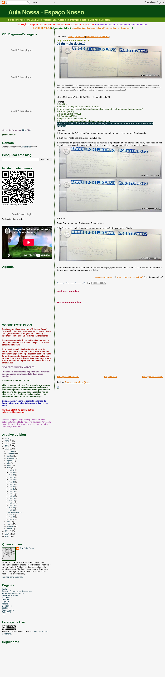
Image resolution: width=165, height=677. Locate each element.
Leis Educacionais (10, 595)
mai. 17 (12, 494)
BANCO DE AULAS (42, 28)
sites (4, 614)
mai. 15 (12, 498)
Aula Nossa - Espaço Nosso (46, 12)
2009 (7, 536)
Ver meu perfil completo (12, 577)
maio (9, 468)
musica (5, 604)
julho (9, 463)
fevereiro (10, 526)
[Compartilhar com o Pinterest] (104, 283)
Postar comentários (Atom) (77, 382)
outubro (10, 456)
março (9, 524)
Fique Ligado (8, 610)
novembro (11, 453)
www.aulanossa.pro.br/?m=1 (130, 277)
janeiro (10, 529)
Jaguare (5, 602)
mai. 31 (12, 470)
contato (5, 608)
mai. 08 (12, 510)
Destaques (7, 606)
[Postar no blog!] (95, 283)
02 (26, 130)
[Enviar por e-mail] (92, 283)
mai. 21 (12, 489)
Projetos (91, 28)
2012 (7, 449)
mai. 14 (12, 501)
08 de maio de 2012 (16, 512)
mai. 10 (12, 505)
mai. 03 (12, 517)
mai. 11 (12, 503)
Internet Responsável (122, 28)
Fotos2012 (6, 612)
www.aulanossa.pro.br (104, 277)
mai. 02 (12, 519)
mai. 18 (12, 491)
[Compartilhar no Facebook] (101, 283)
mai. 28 (12, 477)
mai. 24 (12, 482)
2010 (7, 534)
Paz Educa (7, 597)
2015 (7, 441)
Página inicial (110, 376)
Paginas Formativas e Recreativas (17, 591)
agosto (10, 461)
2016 (7, 438)
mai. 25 (12, 479)
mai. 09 (12, 508)
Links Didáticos (79, 28)
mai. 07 (12, 515)
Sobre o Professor (104, 28)
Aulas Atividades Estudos (13, 593)
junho (9, 465)
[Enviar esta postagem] (89, 283)
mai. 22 (12, 486)
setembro (11, 458)
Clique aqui (26, 147)
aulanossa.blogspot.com (13, 412)
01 (22, 130)
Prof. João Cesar (27, 548)
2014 (7, 444)
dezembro (11, 451)
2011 (7, 531)
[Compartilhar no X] (98, 283)
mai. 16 (12, 496)
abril (9, 522)
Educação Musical (76, 36)
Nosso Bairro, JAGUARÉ (97, 36)
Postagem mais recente (68, 376)
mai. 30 (12, 472)
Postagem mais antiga (152, 376)
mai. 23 (12, 484)
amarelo (5, 600)
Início (4, 589)
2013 (7, 446)
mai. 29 (12, 475)
